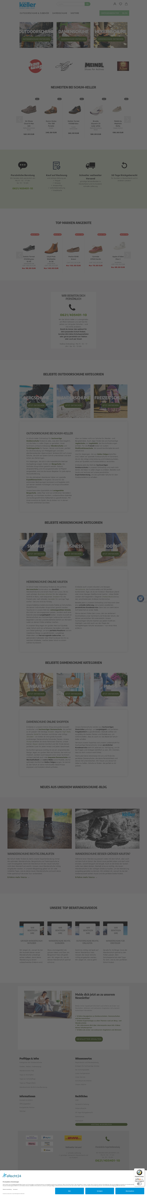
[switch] (139, 1183)
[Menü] (143, 1169)
